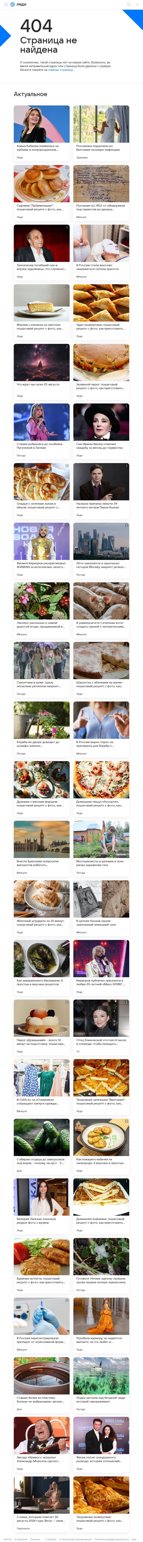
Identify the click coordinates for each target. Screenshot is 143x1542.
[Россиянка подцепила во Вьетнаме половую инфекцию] (101, 133)
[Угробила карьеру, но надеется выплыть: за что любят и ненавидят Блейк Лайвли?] (101, 1325)
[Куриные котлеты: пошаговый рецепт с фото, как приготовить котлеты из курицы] (42, 1266)
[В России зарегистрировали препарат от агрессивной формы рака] (42, 1325)
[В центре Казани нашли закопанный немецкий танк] (101, 908)
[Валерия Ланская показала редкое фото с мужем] (42, 1206)
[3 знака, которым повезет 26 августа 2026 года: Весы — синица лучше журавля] (42, 1504)
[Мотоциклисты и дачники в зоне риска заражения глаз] (101, 849)
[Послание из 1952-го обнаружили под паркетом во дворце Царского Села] (101, 193)
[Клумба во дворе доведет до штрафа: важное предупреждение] (42, 729)
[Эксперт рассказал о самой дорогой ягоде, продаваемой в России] (42, 610)
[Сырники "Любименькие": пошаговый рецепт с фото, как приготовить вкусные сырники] (42, 193)
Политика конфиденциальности (112, 1539)
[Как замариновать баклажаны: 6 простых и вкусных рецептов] (42, 968)
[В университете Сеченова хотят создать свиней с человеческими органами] (101, 610)
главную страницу (60, 70)
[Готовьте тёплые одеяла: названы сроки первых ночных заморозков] (101, 1266)
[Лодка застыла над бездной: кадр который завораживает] (101, 1385)
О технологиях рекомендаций (75, 1539)
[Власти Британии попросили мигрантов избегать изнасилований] (42, 849)
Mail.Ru (8, 1539)
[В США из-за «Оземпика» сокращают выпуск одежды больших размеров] (42, 1087)
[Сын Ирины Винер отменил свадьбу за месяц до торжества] (101, 431)
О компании (21, 1539)
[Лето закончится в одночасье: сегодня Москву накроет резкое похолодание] (101, 551)
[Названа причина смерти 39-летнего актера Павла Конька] (101, 491)
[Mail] (12, 4)
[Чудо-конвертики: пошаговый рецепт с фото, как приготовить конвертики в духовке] (101, 312)
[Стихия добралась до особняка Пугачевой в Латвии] (42, 431)
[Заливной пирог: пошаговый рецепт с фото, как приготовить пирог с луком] (101, 372)
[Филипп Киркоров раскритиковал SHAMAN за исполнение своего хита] (42, 551)
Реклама (35, 1539)
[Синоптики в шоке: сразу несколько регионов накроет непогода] (42, 670)
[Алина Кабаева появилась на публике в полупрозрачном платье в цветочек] (42, 133)
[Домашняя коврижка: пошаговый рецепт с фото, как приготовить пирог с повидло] (101, 1206)
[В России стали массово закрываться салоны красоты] (101, 253)
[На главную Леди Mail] (20, 4)
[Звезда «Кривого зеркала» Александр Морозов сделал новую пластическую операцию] (42, 1445)
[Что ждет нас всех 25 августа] (42, 372)
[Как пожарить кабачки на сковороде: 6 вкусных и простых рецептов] (101, 1147)
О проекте (50, 1539)
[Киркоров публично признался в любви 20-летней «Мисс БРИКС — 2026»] (101, 968)
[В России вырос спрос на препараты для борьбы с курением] (101, 729)
